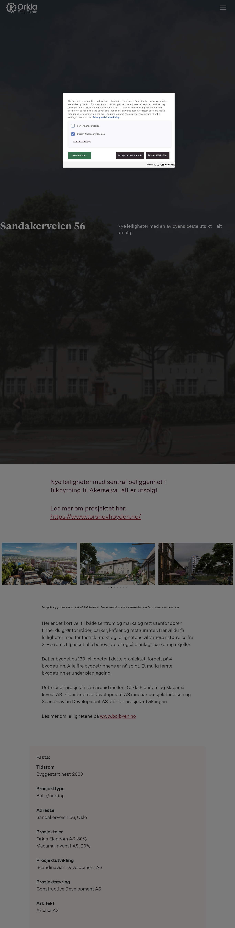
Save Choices (79, 155)
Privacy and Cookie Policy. (106, 117)
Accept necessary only (130, 155)
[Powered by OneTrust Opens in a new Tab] (160, 165)
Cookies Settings (82, 141)
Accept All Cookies (158, 155)
